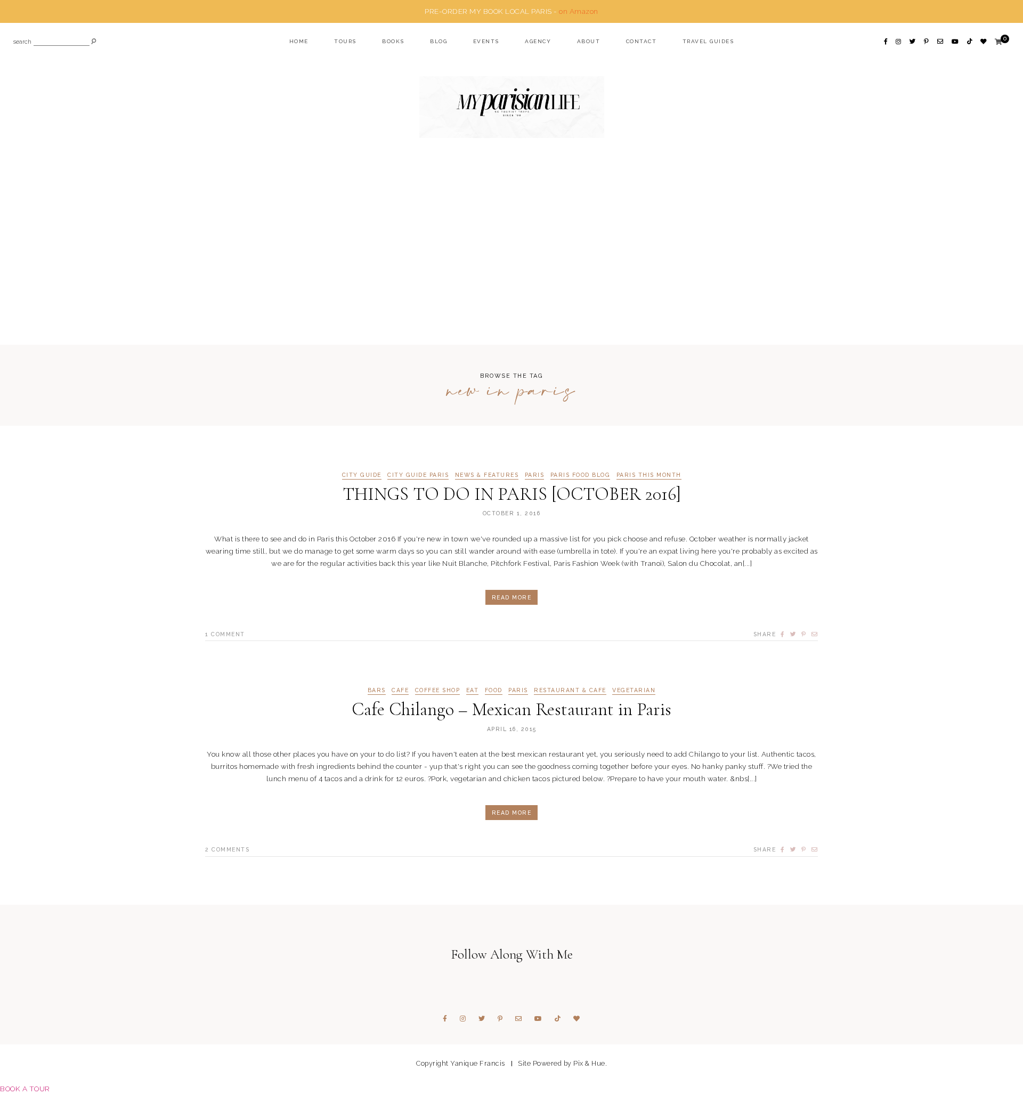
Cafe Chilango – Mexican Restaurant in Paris (511, 709)
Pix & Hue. (590, 1063)
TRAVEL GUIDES (708, 41)
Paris (535, 475)
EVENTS (486, 41)
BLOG (438, 41)
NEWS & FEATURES (487, 475)
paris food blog (580, 475)
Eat (472, 690)
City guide (361, 475)
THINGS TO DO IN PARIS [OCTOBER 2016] (512, 494)
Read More (512, 597)
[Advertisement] (511, 262)
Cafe (400, 690)
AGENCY (538, 41)
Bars (377, 690)
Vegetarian (633, 690)
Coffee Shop (437, 690)
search (22, 42)
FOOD (493, 690)
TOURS (345, 41)
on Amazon (578, 11)
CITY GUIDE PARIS (418, 475)
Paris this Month (648, 475)
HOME (298, 41)
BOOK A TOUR (25, 1088)
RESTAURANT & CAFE (570, 690)
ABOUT (588, 41)
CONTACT (641, 41)
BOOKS (393, 41)
